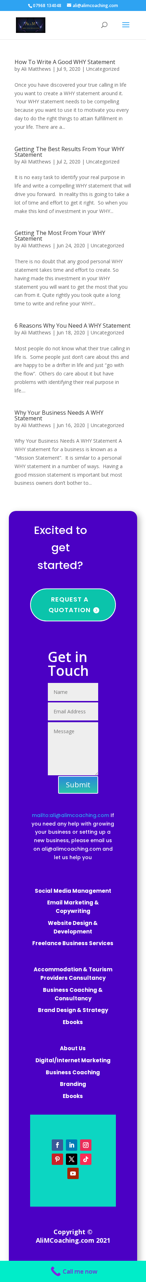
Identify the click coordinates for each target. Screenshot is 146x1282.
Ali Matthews (36, 68)
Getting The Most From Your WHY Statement (60, 235)
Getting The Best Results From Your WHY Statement (69, 152)
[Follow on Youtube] (73, 1173)
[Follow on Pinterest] (57, 1159)
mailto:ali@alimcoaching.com (71, 815)
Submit (78, 784)
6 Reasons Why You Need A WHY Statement (72, 325)
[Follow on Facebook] (57, 1145)
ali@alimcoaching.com (71, 848)
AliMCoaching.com (65, 1240)
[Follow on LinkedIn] (71, 1145)
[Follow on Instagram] (85, 1145)
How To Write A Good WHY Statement (65, 62)
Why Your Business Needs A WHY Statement (59, 415)
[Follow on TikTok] (85, 1159)
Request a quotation (70, 605)
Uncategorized (102, 68)
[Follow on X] (71, 1159)
